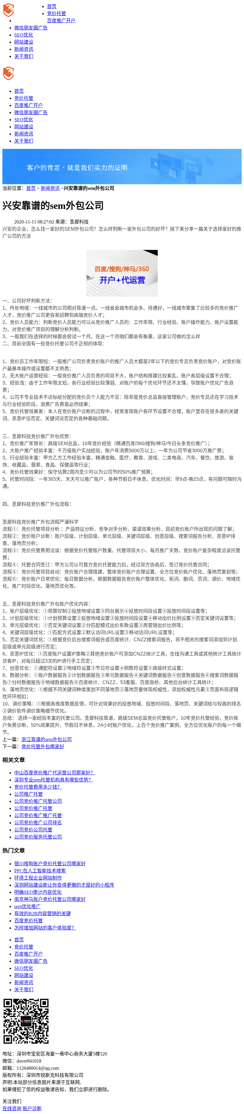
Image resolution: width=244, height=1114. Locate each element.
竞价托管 (56, 13)
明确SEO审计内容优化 (38, 892)
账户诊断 (32, 1108)
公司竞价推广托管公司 (38, 801)
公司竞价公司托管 (33, 829)
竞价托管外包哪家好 (42, 746)
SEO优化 (23, 34)
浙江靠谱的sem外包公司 (46, 739)
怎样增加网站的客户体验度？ (45, 927)
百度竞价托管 (28, 920)
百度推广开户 (61, 20)
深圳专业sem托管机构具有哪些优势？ (53, 779)
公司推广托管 (28, 794)
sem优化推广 (27, 906)
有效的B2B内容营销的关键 (42, 913)
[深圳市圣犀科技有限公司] (24, 9)
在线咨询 (11, 1108)
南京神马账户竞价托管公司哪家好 (50, 899)
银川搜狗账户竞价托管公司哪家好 (50, 863)
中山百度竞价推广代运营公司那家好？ (54, 772)
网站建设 (23, 42)
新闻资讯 (23, 49)
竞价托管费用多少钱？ (38, 787)
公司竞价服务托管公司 (38, 836)
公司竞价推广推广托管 (38, 815)
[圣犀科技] (24, 77)
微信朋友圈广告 (31, 27)
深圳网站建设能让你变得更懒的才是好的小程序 (64, 885)
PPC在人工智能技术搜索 (40, 870)
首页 (52, 6)
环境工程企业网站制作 (38, 877)
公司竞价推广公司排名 (38, 822)
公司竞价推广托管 (33, 808)
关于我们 (23, 56)
